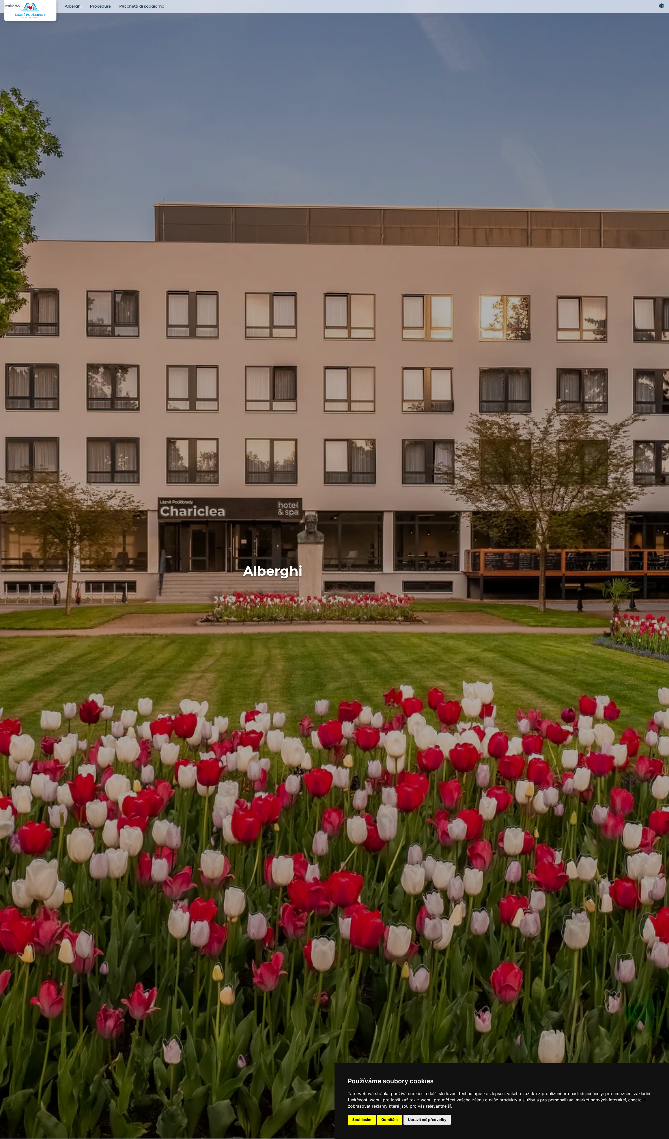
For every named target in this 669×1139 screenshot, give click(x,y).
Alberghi (73, 6)
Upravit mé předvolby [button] (427, 1119)
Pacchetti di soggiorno (141, 6)
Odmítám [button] (389, 1119)
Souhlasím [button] (361, 1119)
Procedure (100, 6)
